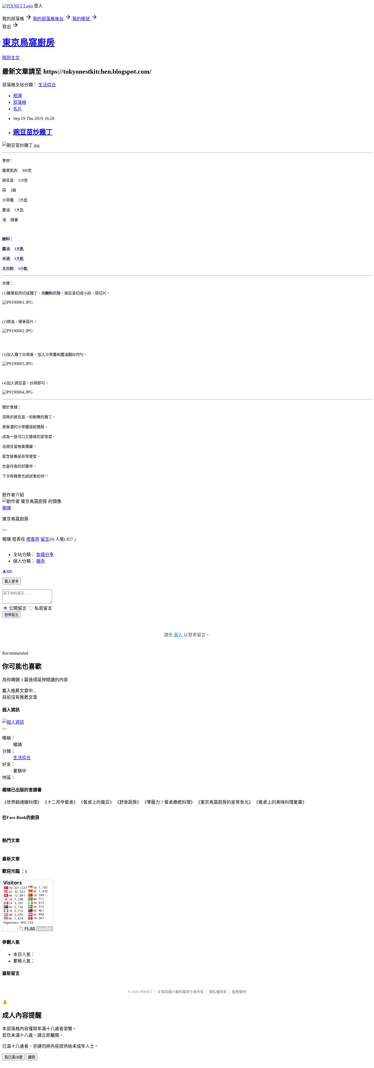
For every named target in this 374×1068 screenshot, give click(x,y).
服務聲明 (239, 992)
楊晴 (6, 508)
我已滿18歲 (13, 1057)
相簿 (17, 95)
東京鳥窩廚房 (28, 42)
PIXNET (146, 992)
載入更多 (11, 581)
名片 (17, 109)
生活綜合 (47, 84)
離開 (31, 1057)
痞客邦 (32, 539)
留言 (45, 539)
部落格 (19, 102)
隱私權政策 (218, 992)
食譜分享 (45, 554)
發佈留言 (11, 615)
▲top (7, 570)
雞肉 (40, 561)
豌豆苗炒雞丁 (33, 132)
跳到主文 (11, 57)
